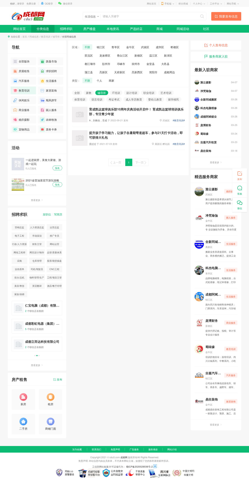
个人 (99, 80)
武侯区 (145, 47)
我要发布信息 (228, 16)
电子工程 (19, 235)
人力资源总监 (37, 227)
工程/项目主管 (54, 277)
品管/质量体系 (54, 252)
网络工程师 (19, 252)
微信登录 (67, 3)
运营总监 (54, 227)
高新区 (103, 72)
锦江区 (101, 47)
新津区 (168, 55)
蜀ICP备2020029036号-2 (139, 466)
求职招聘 (51, 71)
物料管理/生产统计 (37, 278)
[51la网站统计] (155, 466)
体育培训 (79, 99)
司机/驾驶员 (37, 269)
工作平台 (214, 3)
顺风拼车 (51, 100)
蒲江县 (89, 72)
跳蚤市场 (51, 61)
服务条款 (153, 449)
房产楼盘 (89, 28)
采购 (19, 260)
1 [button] (35, 355)
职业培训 (148, 93)
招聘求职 (66, 28)
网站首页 (151, 3)
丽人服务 (51, 110)
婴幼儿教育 (155, 99)
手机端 (167, 3)
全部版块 (24, 61)
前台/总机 (19, 277)
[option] (37, 328)
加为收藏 (77, 449)
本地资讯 (113, 28)
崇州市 (136, 64)
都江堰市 (90, 64)
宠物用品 (24, 129)
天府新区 (119, 72)
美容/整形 (19, 285)
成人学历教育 (134, 99)
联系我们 (96, 449)
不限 (87, 47)
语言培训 (96, 99)
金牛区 (130, 47)
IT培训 (116, 93)
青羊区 (115, 47)
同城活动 (183, 28)
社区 (206, 28)
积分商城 (183, 3)
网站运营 (54, 244)
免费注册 (31, 3)
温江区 (153, 55)
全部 (77, 93)
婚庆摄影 (24, 120)
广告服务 (134, 449)
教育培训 (45, 36)
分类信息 (43, 28)
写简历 (58, 214)
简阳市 (153, 72)
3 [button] (38, 355)
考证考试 (114, 99)
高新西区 (137, 72)
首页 (24, 36)
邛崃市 (121, 64)
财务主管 (37, 244)
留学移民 (173, 99)
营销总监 (19, 227)
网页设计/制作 (37, 252)
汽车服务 (24, 81)
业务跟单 (19, 269)
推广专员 (54, 235)
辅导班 (56, 36)
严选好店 (136, 28)
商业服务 (24, 110)
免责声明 (115, 449)
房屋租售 (24, 71)
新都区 (138, 55)
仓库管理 (37, 260)
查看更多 (35, 200)
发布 (59, 379)
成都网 (123, 457)
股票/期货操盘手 (54, 261)
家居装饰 (51, 90)
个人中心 (197, 3)
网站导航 (231, 3)
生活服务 (51, 81)
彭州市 (106, 64)
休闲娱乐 (24, 100)
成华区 (160, 47)
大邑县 (165, 64)
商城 (159, 28)
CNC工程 (54, 269)
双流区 (89, 55)
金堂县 (150, 64)
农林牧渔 (51, 120)
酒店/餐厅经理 (54, 285)
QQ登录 (49, 3)
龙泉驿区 (104, 55)
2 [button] (37, 355)
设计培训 (131, 93)
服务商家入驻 (218, 56)
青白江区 (122, 55)
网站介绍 (172, 449)
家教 (88, 93)
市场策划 (37, 235)
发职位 (47, 214)
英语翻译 (37, 285)
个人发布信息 (218, 45)
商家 (111, 80)
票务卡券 (51, 129)
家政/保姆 (19, 294)
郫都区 (175, 47)
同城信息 (34, 36)
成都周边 (169, 72)
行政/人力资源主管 (19, 244)
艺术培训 (165, 93)
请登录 (20, 3)
